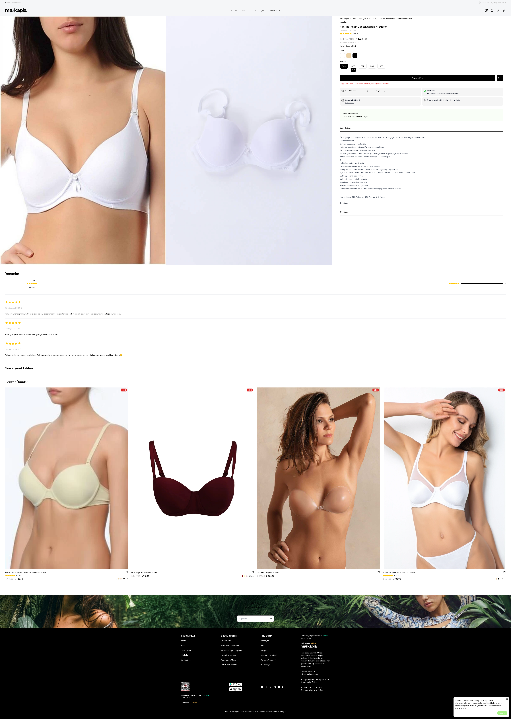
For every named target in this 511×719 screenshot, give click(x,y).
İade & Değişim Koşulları (231, 650)
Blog (263, 645)
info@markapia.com (309, 674)
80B (353, 67)
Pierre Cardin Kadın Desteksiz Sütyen (399, 572)
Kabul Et (502, 713)
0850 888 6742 (308, 671)
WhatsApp (431, 90)
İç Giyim (362, 18)
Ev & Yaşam (186, 650)
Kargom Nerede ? (268, 660)
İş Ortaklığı (265, 664)
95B (381, 66)
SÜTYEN (372, 18)
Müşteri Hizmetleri (269, 655)
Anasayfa (265, 640)
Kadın (354, 18)
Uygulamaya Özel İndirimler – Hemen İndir (443, 100)
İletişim (264, 650)
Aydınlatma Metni (228, 660)
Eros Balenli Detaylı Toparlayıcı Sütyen (273, 572)
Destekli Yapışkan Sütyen (142, 572)
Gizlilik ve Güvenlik (229, 664)
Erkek (183, 645)
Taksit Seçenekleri (348, 46)
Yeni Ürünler (186, 660)
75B (344, 66)
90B (372, 66)
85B (362, 66)
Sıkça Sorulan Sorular (230, 645)
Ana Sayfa (344, 18)
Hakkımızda (226, 640)
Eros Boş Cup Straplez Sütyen (18, 572)
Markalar (184, 655)
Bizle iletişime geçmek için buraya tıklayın (443, 93)
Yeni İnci (343, 22)
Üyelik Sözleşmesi (228, 655)
